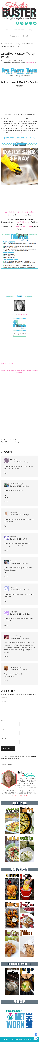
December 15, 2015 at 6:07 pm (19, 462)
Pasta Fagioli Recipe (22, 222)
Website (3, 738)
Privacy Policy (32, 1039)
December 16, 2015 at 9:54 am (19, 590)
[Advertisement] (19, 393)
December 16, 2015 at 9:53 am (19, 563)
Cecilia (12, 587)
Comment (4, 701)
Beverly (12, 561)
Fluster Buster (19, 11)
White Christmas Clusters (24, 226)
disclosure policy (29, 62)
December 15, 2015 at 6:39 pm (19, 486)
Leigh (12, 612)
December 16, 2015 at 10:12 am (20, 614)
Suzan (12, 459)
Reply (6, 473)
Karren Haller (14, 667)
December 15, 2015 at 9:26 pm (19, 515)
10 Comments (23, 61)
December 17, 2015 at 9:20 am (19, 669)
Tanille (12, 512)
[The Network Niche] (19, 1032)
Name (3, 720)
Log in (25, 1039)
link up (17, 442)
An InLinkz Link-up (7, 363)
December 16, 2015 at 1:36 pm (19, 638)
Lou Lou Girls (14, 636)
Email (3, 729)
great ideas (22, 133)
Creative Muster (12, 440)
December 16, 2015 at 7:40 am (19, 539)
